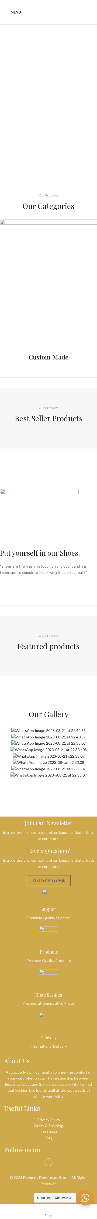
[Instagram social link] (48, 1162)
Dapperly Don (34, 1177)
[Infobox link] (48, 290)
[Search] (91, 12)
